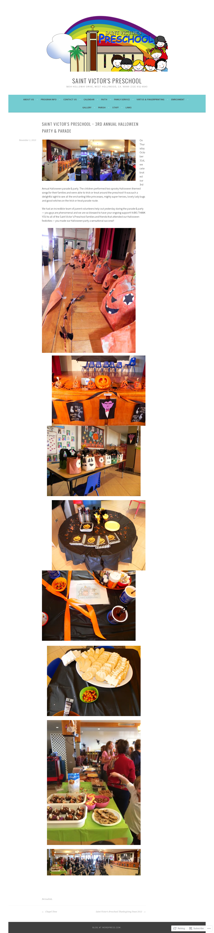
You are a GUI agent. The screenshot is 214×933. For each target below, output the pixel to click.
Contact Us (70, 99)
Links (129, 107)
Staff (115, 107)
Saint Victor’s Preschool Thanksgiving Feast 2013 (119, 912)
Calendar (89, 99)
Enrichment (178, 99)
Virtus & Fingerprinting (150, 99)
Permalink (47, 899)
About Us (28, 99)
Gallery (86, 107)
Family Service (122, 99)
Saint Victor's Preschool (107, 80)
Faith (104, 99)
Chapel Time (51, 912)
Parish (101, 107)
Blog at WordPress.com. (107, 927)
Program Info (49, 99)
